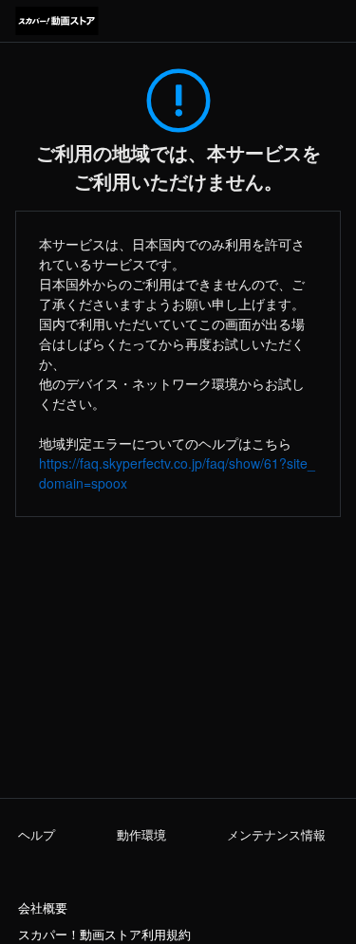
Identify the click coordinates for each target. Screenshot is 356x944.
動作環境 (141, 834)
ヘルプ (36, 834)
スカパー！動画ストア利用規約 (104, 934)
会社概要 (42, 907)
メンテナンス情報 (276, 834)
